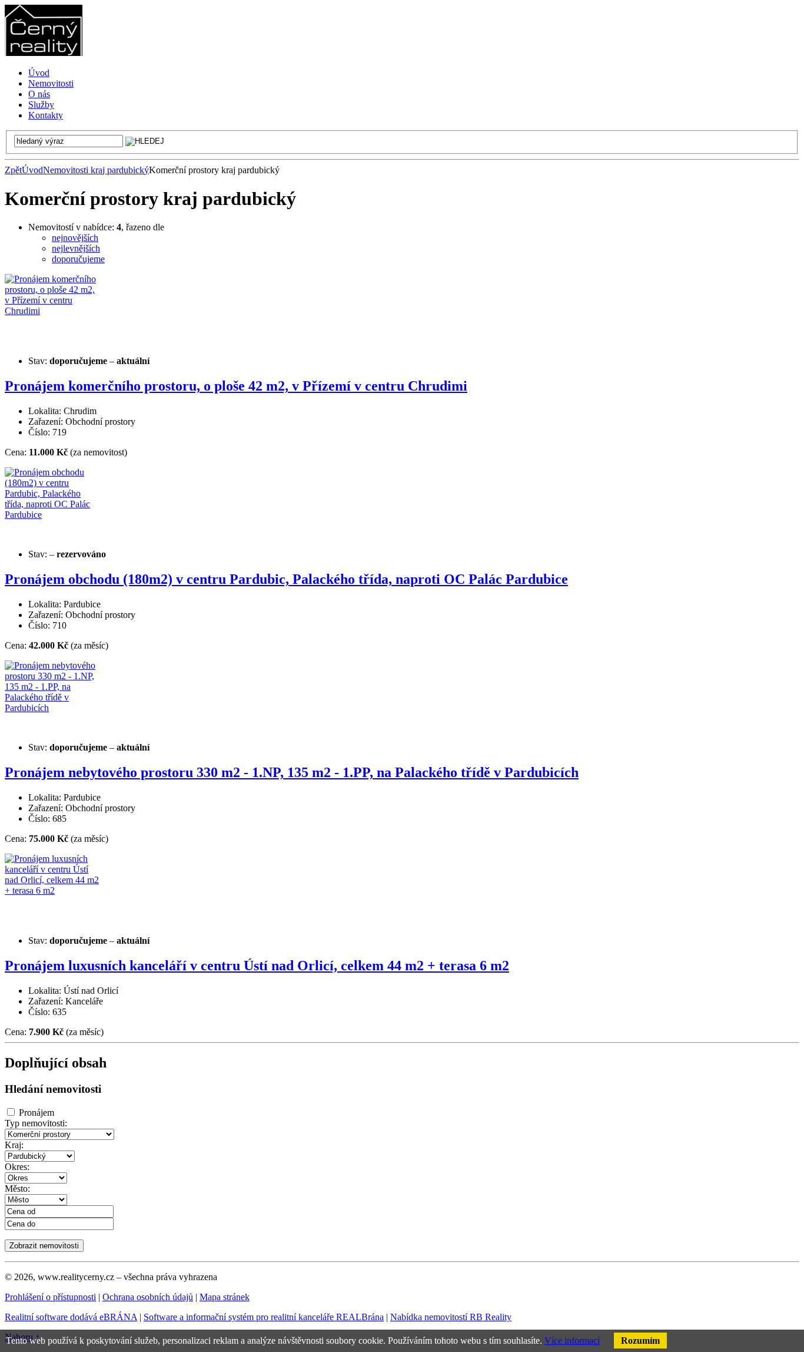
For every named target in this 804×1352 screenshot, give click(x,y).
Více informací (572, 1341)
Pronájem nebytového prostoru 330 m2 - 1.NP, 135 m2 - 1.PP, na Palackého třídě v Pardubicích (292, 772)
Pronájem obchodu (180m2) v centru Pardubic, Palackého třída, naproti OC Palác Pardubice (286, 579)
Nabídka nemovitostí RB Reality (450, 1317)
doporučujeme (78, 259)
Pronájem (36, 1113)
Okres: (17, 1167)
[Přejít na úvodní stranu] (43, 53)
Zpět (13, 170)
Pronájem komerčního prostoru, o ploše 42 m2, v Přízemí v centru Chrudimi (236, 386)
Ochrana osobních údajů (147, 1297)
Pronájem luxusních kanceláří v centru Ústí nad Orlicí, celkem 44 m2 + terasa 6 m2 (257, 965)
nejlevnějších (76, 248)
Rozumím (640, 1341)
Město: (17, 1189)
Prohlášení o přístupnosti (50, 1297)
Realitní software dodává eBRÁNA (71, 1317)
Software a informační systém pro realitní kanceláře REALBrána (264, 1317)
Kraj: (14, 1145)
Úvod (32, 170)
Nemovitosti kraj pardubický (96, 170)
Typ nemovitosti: (36, 1123)
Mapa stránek (225, 1297)
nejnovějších (75, 238)
